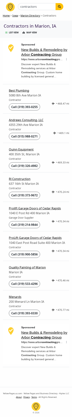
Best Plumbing (19, 91)
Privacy (26, 397)
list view (14, 32)
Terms (34, 397)
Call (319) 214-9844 (24, 225)
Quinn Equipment (21, 149)
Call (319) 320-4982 (24, 166)
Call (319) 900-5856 (24, 254)
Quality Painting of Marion (27, 267)
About (19, 397)
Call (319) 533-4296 (24, 284)
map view (31, 32)
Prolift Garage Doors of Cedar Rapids (35, 208)
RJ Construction (19, 179)
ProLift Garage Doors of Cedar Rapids (35, 238)
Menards (15, 297)
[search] (59, 6)
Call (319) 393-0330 (24, 313)
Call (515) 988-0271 (24, 136)
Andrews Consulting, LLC (26, 120)
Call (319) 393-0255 (24, 107)
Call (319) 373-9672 (24, 195)
